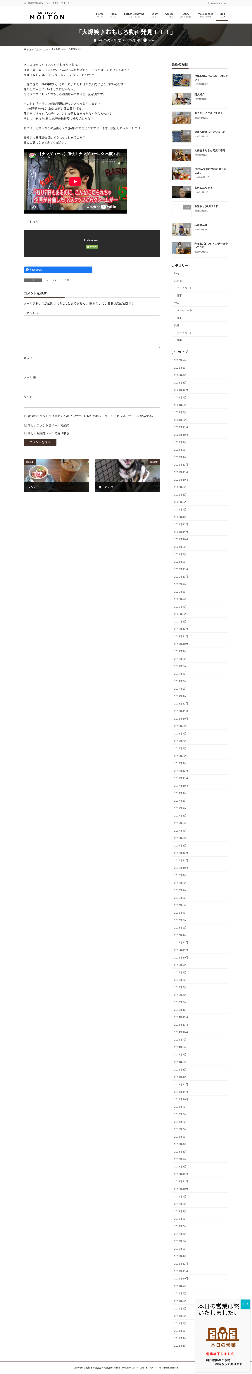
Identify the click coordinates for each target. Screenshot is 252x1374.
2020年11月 (181, 576)
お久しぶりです (203, 187)
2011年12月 (181, 1263)
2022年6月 (180, 494)
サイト (28, 396)
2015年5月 (180, 987)
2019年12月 (181, 629)
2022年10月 (181, 479)
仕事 (67, 280)
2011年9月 (180, 1286)
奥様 (176, 325)
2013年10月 (181, 1099)
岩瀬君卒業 (200, 225)
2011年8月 (180, 1293)
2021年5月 (180, 546)
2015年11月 (181, 949)
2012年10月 (181, 1188)
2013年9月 (180, 1106)
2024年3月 (180, 412)
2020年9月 (180, 584)
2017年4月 (180, 830)
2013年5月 (180, 1136)
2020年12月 (181, 569)
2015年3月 (180, 1002)
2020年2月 (180, 614)
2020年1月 (180, 621)
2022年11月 (181, 472)
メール (30, 377)
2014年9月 (180, 1039)
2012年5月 (180, 1226)
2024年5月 (180, 404)
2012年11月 (181, 1181)
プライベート (184, 288)
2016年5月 (180, 905)
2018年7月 (180, 733)
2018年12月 (181, 703)
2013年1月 (180, 1166)
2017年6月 (180, 815)
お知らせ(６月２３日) (207, 206)
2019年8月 (180, 658)
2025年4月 (180, 375)
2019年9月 (180, 651)
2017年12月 (181, 770)
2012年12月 (181, 1174)
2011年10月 (181, 1278)
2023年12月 (181, 427)
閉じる (245, 1304)
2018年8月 (180, 726)
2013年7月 (180, 1121)
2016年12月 (181, 853)
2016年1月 (180, 935)
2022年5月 (180, 502)
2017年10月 (181, 785)
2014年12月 (181, 1017)
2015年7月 (180, 972)
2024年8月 (180, 397)
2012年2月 (180, 1248)
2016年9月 (180, 875)
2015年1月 (180, 1009)
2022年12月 (181, 464)
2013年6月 (180, 1129)
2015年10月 (181, 957)
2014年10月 (181, 1032)
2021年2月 (180, 561)
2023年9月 (180, 442)
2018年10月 (181, 718)
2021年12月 (181, 524)
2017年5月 (180, 823)
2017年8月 (180, 800)
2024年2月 (180, 419)
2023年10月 (181, 434)
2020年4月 (180, 606)
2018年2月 (180, 755)
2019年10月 (181, 643)
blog (46, 280)
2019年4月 (180, 673)
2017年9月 (180, 793)
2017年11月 (181, 778)
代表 (176, 303)
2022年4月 (180, 509)
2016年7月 (180, 890)
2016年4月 (180, 912)
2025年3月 (180, 382)
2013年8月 (180, 1114)
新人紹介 (199, 94)
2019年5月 (180, 666)
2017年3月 (180, 838)
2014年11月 (181, 1024)
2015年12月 (181, 942)
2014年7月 (180, 1054)
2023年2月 (180, 449)
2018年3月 (180, 748)
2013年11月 (181, 1091)
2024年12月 (181, 390)
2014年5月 (180, 1062)
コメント (31, 313)
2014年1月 (180, 1077)
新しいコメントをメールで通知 (48, 425)
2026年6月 (180, 367)
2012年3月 (180, 1241)
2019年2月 (180, 688)
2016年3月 (180, 920)
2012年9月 (180, 1196)
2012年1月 (180, 1256)
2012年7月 (180, 1211)
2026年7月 (180, 360)
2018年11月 (181, 711)
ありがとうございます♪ (208, 113)
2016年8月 (180, 882)
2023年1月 (180, 457)
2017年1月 (180, 845)
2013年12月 (181, 1084)
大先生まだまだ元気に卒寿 (209, 150)
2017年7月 (180, 808)
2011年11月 (181, 1271)
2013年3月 (180, 1151)
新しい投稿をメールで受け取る (48, 433)
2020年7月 (180, 599)
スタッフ (56, 280)
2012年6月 (180, 1218)
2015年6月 (180, 979)
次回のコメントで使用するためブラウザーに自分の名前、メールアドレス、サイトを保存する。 (91, 416)
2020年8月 (180, 591)
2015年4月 (180, 994)
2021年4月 (180, 554)
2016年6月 (180, 897)
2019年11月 (181, 636)
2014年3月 (180, 1069)
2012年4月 (180, 1233)
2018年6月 (180, 741)
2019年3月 (180, 681)
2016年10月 (181, 867)
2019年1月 (180, 696)
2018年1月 (180, 763)
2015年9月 (180, 965)
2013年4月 (180, 1144)
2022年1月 (180, 517)
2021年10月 (181, 539)
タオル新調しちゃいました (209, 131)
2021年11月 (181, 531)
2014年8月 (180, 1047)
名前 (28, 358)
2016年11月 (181, 860)
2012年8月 (180, 1204)
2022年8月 (180, 487)
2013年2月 (180, 1159)
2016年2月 (180, 927)
